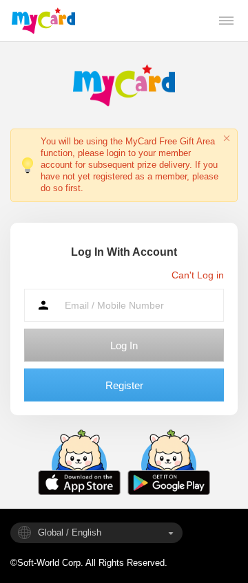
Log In (124, 345)
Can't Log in (198, 275)
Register (124, 385)
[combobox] (96, 532)
